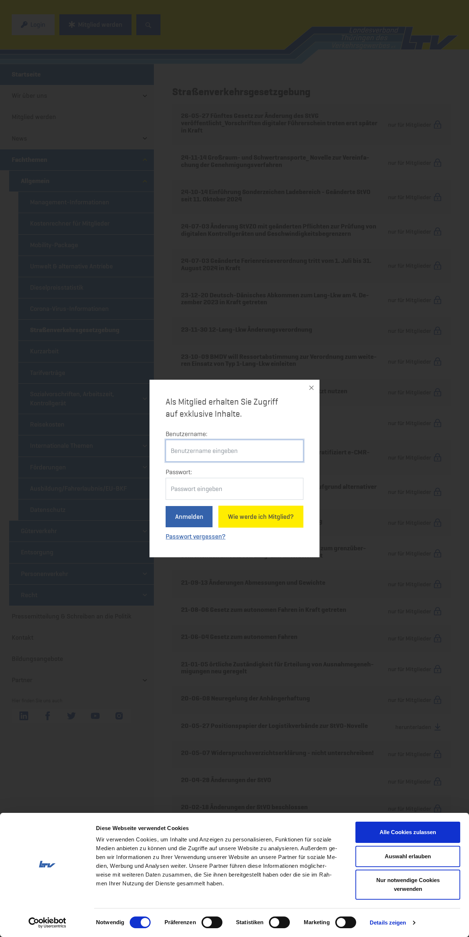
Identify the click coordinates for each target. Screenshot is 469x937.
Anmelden (189, 516)
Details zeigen (388, 922)
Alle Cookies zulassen (408, 832)
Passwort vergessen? (195, 536)
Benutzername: (186, 434)
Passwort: (179, 472)
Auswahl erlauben (408, 856)
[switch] (212, 922)
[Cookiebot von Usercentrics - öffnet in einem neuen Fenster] (47, 922)
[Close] (311, 388)
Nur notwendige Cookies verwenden (408, 884)
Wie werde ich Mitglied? (260, 516)
